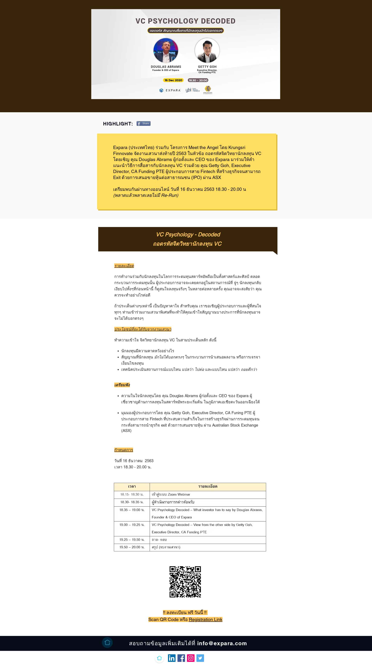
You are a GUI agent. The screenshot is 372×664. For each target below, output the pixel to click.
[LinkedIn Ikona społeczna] (172, 658)
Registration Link (205, 619)
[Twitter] (200, 658)
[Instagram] (191, 658)
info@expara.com (222, 643)
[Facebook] (181, 658)
